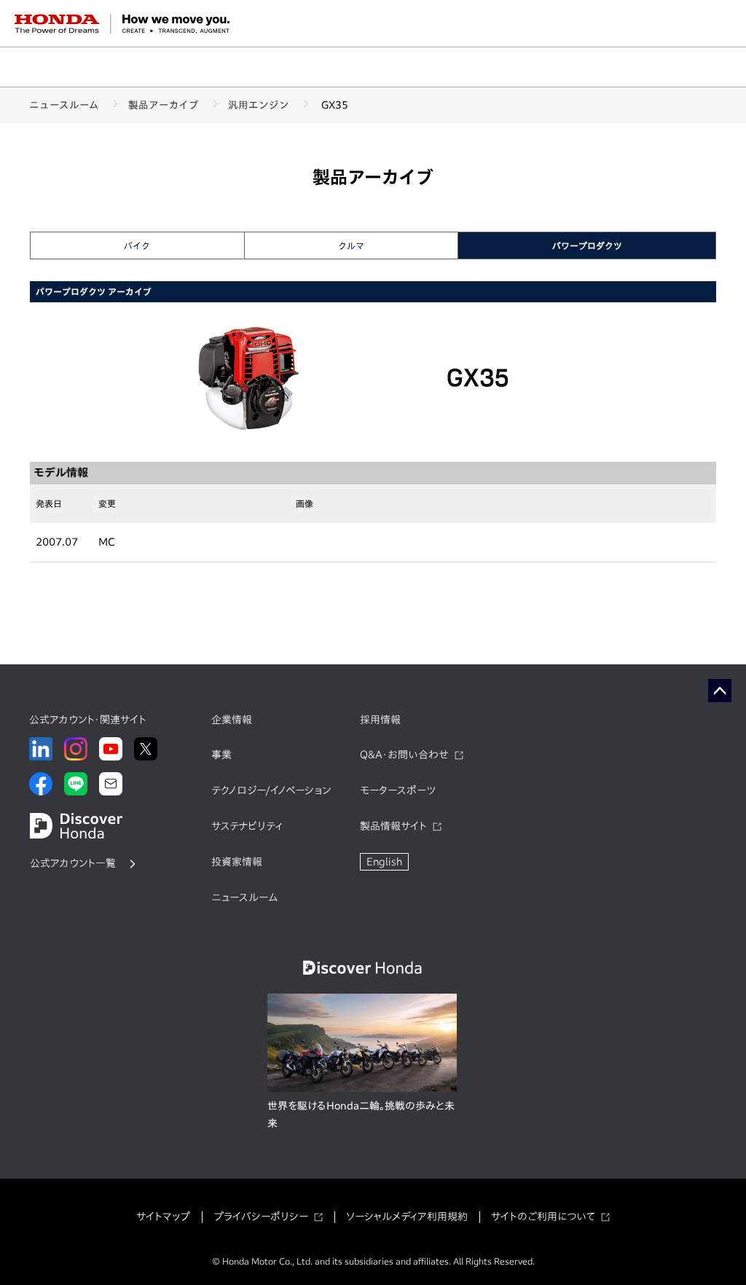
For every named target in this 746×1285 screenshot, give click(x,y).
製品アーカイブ (163, 105)
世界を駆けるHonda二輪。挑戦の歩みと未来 (361, 1114)
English (384, 862)
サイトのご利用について (543, 1216)
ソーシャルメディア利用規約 (407, 1216)
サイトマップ (163, 1216)
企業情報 (231, 720)
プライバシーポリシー (260, 1216)
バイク (137, 245)
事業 (221, 755)
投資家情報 (236, 862)
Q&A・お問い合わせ (404, 755)
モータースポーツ (398, 790)
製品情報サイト (393, 826)
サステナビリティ (247, 826)
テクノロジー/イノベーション (271, 790)
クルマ (351, 245)
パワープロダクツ (587, 245)
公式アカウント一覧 (73, 863)
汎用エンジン (258, 105)
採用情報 (380, 720)
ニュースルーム (64, 105)
